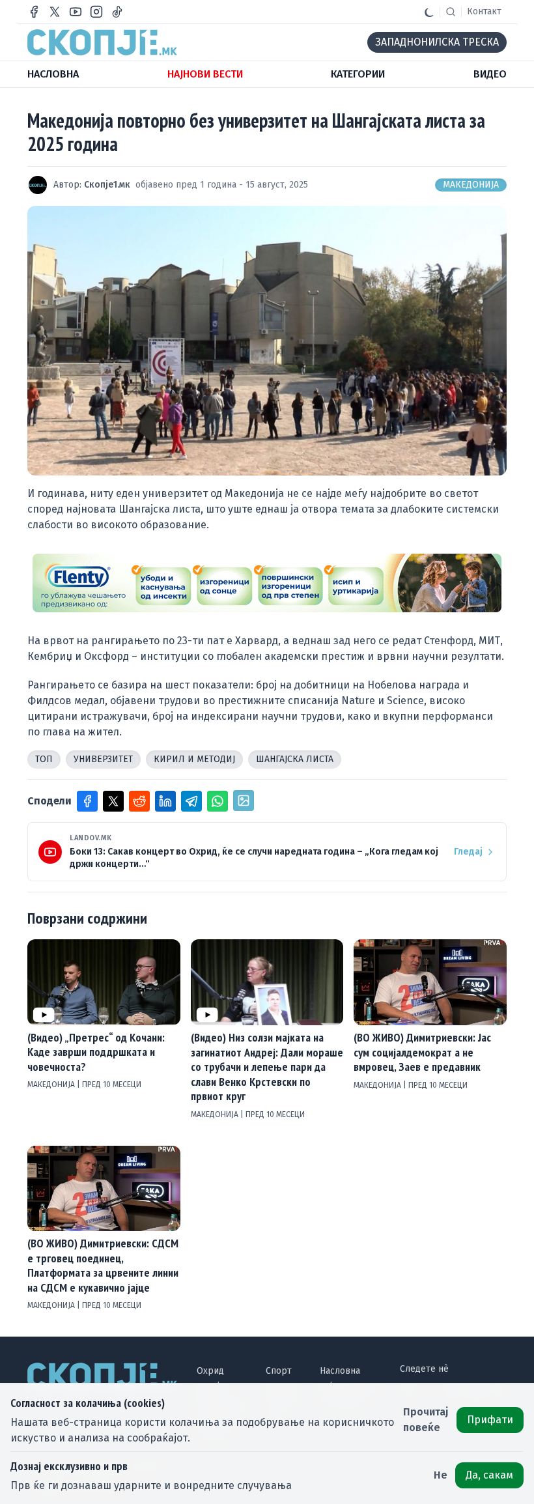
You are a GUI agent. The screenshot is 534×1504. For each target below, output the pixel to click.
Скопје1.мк (107, 184)
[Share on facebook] (87, 801)
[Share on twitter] (113, 801)
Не (440, 1475)
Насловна (340, 1370)
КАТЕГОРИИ (358, 74)
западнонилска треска (437, 42)
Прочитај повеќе (426, 1420)
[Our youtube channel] (75, 11)
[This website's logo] (102, 42)
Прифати (490, 1419)
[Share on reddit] (139, 801)
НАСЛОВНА (53, 74)
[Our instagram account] (96, 11)
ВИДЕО (490, 74)
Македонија (471, 184)
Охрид (210, 1370)
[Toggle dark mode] (429, 12)
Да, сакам (489, 1475)
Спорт (279, 1370)
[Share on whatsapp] (217, 801)
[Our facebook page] (33, 11)
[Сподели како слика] (243, 800)
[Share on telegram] (191, 801)
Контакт (484, 11)
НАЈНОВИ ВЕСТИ (205, 74)
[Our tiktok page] (117, 11)
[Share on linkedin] (165, 801)
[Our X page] (54, 11)
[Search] (450, 12)
